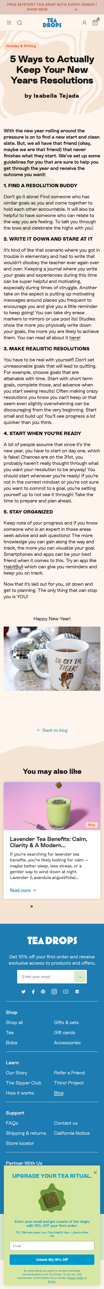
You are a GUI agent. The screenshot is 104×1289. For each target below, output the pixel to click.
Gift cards (64, 1032)
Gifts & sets (66, 1022)
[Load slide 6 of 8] (61, 906)
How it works (20, 1093)
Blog (59, 1093)
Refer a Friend (69, 1072)
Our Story (16, 1072)
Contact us (66, 1123)
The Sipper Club (23, 1082)
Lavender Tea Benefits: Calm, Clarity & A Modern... (48, 842)
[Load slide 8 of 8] (72, 906)
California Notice (72, 1133)
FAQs (12, 1123)
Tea (10, 1032)
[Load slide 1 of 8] (32, 906)
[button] (9, 22)
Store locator (20, 1143)
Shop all (14, 1022)
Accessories (67, 1042)
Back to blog (55, 730)
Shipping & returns (26, 1133)
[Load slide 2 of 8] (37, 906)
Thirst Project (69, 1082)
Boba (11, 1042)
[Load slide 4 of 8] (49, 906)
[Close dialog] (95, 1172)
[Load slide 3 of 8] (43, 906)
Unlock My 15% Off (52, 1259)
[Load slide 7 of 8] (66, 906)
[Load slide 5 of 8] (55, 906)
